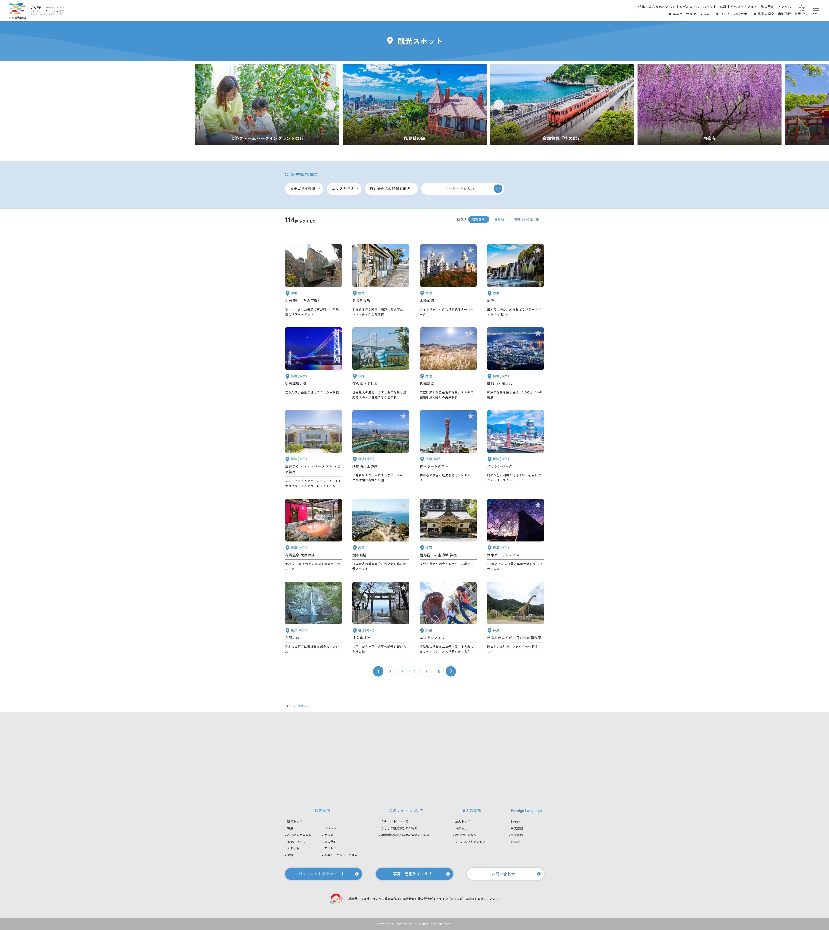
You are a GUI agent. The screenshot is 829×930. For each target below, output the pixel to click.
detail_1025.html (380, 618)
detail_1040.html (515, 280)
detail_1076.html (380, 363)
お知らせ (461, 828)
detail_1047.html (313, 280)
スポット (710, 6)
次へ (451, 671)
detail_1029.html (515, 535)
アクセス (784, 6)
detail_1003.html (515, 449)
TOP (288, 706)
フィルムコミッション (470, 841)
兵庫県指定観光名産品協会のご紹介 (405, 835)
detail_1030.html (313, 535)
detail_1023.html (313, 618)
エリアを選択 (343, 188)
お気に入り (801, 13)
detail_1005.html (313, 449)
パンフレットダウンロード (321, 873)
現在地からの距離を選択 (390, 188)
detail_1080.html (515, 618)
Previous (330, 104)
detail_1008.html (448, 449)
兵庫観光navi (17, 10)
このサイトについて (394, 821)
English (515, 821)
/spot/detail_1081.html (710, 104)
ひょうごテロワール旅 (47, 10)
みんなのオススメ (662, 6)
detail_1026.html (515, 363)
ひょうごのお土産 (733, 13)
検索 (498, 188)
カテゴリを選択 (303, 188)
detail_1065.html (380, 535)
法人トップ (462, 821)
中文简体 (517, 835)
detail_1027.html (313, 363)
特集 (641, 6)
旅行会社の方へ (465, 835)
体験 (723, 6)
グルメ (752, 6)
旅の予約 (767, 6)
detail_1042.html (448, 535)
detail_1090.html (448, 363)
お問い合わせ (503, 873)
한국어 (515, 841)
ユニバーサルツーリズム (691, 13)
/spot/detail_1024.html (415, 104)
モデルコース (689, 6)
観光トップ (294, 821)
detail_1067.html (448, 618)
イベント (737, 6)
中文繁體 (517, 828)
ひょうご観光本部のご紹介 (399, 828)
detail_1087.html (380, 280)
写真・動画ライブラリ (412, 873)
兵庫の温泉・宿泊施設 (774, 13)
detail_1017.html (380, 449)
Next (499, 104)
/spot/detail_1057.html (562, 104)
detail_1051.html (448, 280)
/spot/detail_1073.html (267, 104)
